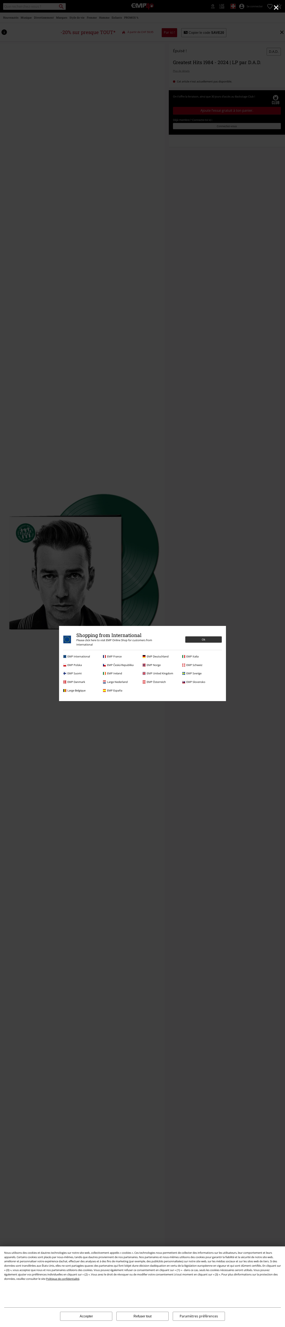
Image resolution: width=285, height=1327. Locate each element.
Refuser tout (142, 1316)
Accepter (86, 1316)
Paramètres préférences (199, 1316)
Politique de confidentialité (62, 1279)
